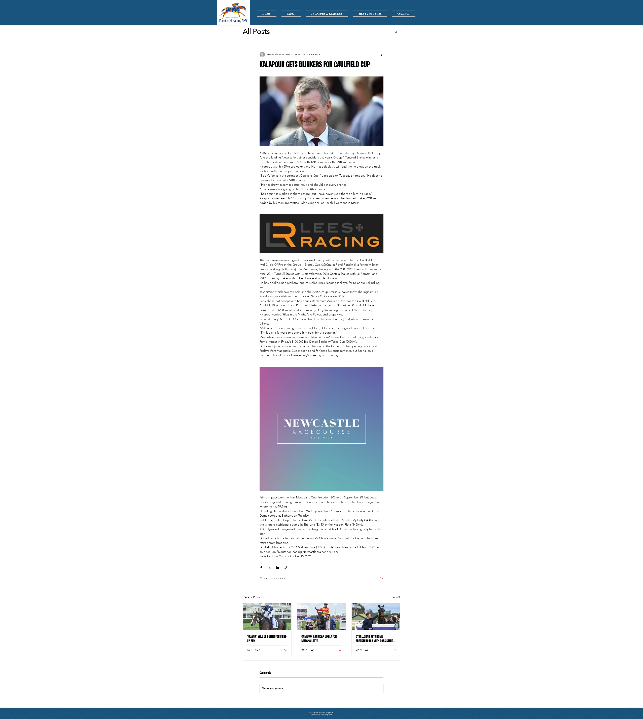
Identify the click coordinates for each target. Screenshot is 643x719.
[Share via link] (285, 567)
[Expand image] (321, 111)
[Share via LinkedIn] (277, 567)
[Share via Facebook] (261, 567)
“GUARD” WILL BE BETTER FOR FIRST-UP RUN (267, 638)
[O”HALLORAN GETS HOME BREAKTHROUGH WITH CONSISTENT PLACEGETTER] (376, 616)
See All (396, 596)
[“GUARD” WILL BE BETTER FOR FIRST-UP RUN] (267, 616)
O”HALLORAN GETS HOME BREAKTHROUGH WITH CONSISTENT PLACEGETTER (374, 638)
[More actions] (381, 54)
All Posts (256, 31)
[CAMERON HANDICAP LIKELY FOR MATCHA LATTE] (321, 616)
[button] (396, 31)
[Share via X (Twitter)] (269, 567)
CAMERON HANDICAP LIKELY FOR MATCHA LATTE (319, 638)
